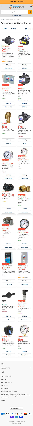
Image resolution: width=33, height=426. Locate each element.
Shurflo (3, 309)
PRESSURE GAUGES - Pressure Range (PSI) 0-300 (24, 343)
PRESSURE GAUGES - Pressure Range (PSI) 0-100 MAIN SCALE (8, 167)
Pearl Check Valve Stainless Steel (6, 233)
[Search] (30, 12)
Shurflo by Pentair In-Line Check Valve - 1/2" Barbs (8, 307)
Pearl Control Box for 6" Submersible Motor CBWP (24, 271)
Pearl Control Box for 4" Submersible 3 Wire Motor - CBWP (8, 94)
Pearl (3, 58)
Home (2, 19)
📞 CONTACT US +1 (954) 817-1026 (16, 1)
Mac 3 (3, 346)
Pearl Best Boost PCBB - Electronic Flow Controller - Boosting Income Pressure (24, 93)
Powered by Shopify (16, 423)
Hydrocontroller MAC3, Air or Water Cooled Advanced (8, 271)
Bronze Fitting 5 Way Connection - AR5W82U (8, 129)
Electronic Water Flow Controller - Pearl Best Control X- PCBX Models (8, 55)
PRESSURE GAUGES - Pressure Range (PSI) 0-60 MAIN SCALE (24, 236)
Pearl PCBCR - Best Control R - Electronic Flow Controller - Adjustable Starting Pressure (24, 131)
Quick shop (8, 64)
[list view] (30, 28)
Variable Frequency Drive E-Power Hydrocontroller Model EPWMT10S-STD (8, 343)
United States (15, 408)
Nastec (19, 311)
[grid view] (26, 28)
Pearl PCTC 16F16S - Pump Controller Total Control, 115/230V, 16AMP (24, 53)
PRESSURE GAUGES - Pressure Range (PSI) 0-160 (24, 163)
